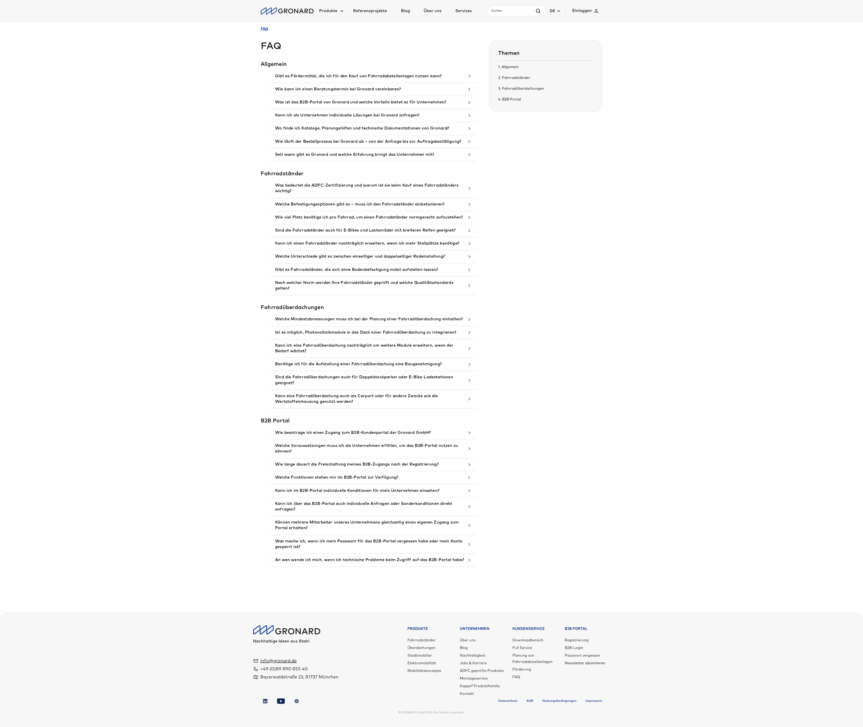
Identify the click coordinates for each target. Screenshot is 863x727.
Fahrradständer (421, 640)
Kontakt (467, 694)
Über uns (432, 11)
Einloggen (582, 11)
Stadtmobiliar (419, 655)
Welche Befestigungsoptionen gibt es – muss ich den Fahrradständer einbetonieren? (360, 204)
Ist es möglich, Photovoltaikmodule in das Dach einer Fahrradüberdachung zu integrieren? (365, 332)
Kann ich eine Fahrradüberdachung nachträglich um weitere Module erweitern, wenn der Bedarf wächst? (364, 348)
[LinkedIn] (265, 701)
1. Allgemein (508, 67)
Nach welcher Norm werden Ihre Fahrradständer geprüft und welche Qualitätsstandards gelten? (364, 285)
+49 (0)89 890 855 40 (284, 669)
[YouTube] (280, 701)
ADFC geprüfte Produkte (482, 671)
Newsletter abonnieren (585, 663)
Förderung (521, 669)
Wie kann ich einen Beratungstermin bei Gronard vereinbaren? (338, 89)
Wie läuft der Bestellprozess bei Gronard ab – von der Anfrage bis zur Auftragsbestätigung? (368, 142)
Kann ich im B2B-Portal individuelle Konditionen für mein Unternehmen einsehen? (357, 491)
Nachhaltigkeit (472, 655)
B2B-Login (574, 648)
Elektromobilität (421, 663)
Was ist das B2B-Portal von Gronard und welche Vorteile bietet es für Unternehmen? (360, 102)
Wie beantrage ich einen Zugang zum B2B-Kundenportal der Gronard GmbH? (353, 433)
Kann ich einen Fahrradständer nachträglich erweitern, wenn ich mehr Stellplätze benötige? (367, 243)
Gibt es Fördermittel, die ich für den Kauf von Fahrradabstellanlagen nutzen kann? (358, 76)
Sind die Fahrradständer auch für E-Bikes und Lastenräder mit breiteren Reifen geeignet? (365, 230)
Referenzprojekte (370, 11)
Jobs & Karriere (473, 663)
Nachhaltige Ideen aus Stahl (281, 641)
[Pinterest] (296, 701)
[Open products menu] (341, 11)
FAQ (516, 677)
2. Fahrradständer (514, 78)
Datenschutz (507, 700)
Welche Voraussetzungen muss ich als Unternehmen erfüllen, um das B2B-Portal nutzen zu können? (366, 448)
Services (463, 11)
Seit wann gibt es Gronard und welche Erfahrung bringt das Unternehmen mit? (354, 155)
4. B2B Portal (509, 99)
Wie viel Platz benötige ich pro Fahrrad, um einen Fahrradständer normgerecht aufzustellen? (369, 217)
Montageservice (474, 678)
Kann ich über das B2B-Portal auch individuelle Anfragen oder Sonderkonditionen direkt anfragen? (363, 506)
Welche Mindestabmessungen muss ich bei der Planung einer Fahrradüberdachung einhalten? (369, 319)
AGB (529, 700)
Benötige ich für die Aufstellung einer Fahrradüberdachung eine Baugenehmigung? (358, 364)
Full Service (522, 648)
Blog (405, 11)
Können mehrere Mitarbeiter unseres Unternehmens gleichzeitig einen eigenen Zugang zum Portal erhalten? (367, 525)
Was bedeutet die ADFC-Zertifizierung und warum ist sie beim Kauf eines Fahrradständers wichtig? (366, 188)
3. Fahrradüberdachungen (521, 88)
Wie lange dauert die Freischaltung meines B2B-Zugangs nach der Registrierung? (357, 464)
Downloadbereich (527, 640)
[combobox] (512, 11)
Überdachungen (421, 648)
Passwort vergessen (582, 655)
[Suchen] (538, 11)
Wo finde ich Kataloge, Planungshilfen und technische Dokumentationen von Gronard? (362, 128)
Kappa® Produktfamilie (480, 686)
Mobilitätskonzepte (424, 671)
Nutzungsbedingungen (559, 700)
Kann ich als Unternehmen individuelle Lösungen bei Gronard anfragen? (347, 115)
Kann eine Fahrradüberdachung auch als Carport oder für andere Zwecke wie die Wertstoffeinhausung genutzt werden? (356, 399)
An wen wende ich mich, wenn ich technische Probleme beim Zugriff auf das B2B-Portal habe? (369, 560)
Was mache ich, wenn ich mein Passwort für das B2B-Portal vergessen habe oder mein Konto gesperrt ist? (369, 544)
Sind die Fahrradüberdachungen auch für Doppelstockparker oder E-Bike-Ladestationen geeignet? (364, 380)
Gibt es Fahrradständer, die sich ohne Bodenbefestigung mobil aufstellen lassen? (356, 270)
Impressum (593, 700)
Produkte (328, 11)
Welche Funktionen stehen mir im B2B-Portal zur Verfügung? (336, 477)
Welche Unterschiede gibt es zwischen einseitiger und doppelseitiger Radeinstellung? (360, 256)
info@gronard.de (278, 661)
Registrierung (577, 640)
